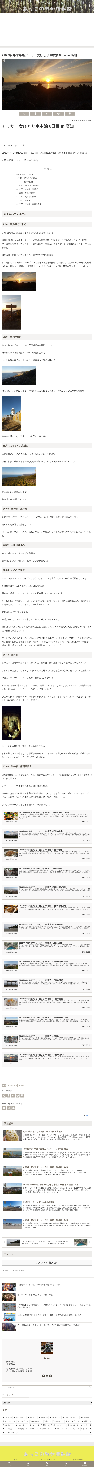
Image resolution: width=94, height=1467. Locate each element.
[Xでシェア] (24, 114)
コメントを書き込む (47, 1262)
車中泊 (22, 1085)
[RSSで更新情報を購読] (13, 1108)
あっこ (47, 1358)
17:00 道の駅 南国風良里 (29, 204)
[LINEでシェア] (58, 114)
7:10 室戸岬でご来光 (27, 178)
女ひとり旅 (13, 1085)
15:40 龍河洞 (24, 200)
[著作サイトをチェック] (4, 1108)
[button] (70, 114)
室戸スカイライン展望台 (28, 185)
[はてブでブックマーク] (47, 114)
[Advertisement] (47, 30)
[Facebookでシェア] (35, 114)
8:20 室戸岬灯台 (25, 182)
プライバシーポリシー (47, 1460)
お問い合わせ (78, 1460)
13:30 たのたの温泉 (27, 197)
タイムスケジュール (24, 174)
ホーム (16, 1460)
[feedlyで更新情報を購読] (9, 1108)
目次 (44, 169)
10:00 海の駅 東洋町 (28, 189)
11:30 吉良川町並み (27, 193)
